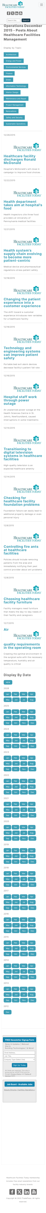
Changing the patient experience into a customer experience (22, 302)
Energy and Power (13, 61)
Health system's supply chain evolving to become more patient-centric (23, 255)
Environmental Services (16, 67)
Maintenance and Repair (16, 98)
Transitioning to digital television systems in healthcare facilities (23, 454)
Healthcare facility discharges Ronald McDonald (20, 159)
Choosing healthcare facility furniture (22, 600)
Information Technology (16, 86)
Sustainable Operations (15, 124)
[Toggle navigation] (41, 4)
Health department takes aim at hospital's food (23, 205)
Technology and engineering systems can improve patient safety (22, 353)
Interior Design (12, 92)
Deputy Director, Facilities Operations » (19, 1090)
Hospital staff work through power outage (20, 400)
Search (26, 20)
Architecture (11, 54)
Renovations (11, 111)
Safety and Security (14, 117)
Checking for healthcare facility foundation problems (22, 501)
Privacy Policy (16, 1074)
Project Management (14, 105)
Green (8, 80)
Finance (9, 73)
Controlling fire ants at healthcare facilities (21, 550)
